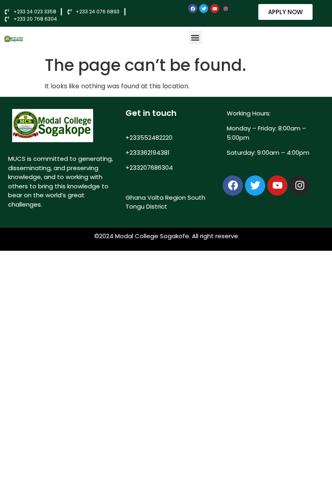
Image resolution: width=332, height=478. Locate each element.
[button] (195, 37)
